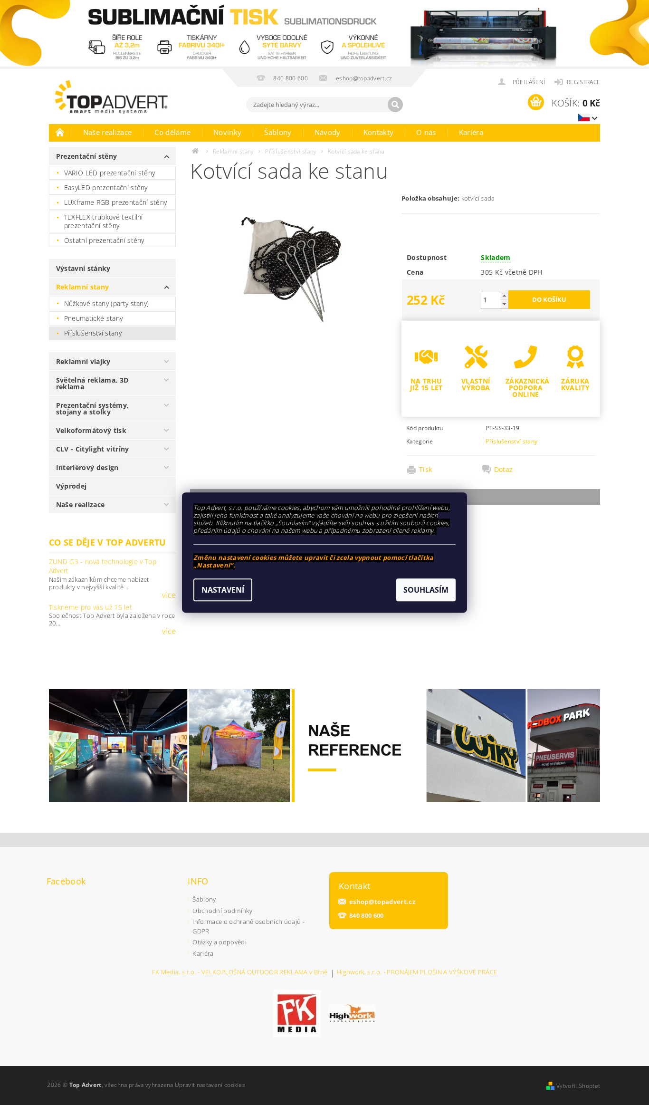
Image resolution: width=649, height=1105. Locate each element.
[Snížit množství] (504, 303)
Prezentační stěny (86, 156)
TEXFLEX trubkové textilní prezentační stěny (103, 221)
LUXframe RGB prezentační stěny (115, 202)
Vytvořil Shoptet (578, 1086)
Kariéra (471, 132)
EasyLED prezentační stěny (106, 187)
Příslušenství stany (93, 332)
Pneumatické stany (93, 318)
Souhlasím (426, 590)
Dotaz (503, 469)
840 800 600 (366, 916)
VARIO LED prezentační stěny (109, 172)
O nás (426, 132)
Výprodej (71, 485)
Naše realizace (107, 132)
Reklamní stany (82, 286)
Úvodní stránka (60, 132)
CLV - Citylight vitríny (92, 448)
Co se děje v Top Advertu (107, 542)
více (169, 595)
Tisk (425, 469)
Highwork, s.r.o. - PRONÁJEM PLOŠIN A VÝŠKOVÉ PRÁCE (417, 972)
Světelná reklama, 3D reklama (92, 383)
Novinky (227, 132)
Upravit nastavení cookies (210, 1085)
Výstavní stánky (83, 268)
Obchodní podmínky (222, 910)
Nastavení (222, 590)
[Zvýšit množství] (504, 295)
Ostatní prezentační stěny (104, 240)
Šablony (277, 132)
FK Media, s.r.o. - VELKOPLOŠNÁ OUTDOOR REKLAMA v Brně (240, 972)
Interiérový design (87, 467)
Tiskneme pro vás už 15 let (90, 607)
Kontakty (378, 132)
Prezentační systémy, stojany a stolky (92, 408)
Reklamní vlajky (83, 361)
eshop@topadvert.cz (382, 902)
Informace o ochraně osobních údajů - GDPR (248, 926)
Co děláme (172, 132)
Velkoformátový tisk (91, 430)
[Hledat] (395, 104)
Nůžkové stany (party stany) (106, 303)
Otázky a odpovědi (219, 942)
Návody (328, 132)
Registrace (583, 82)
